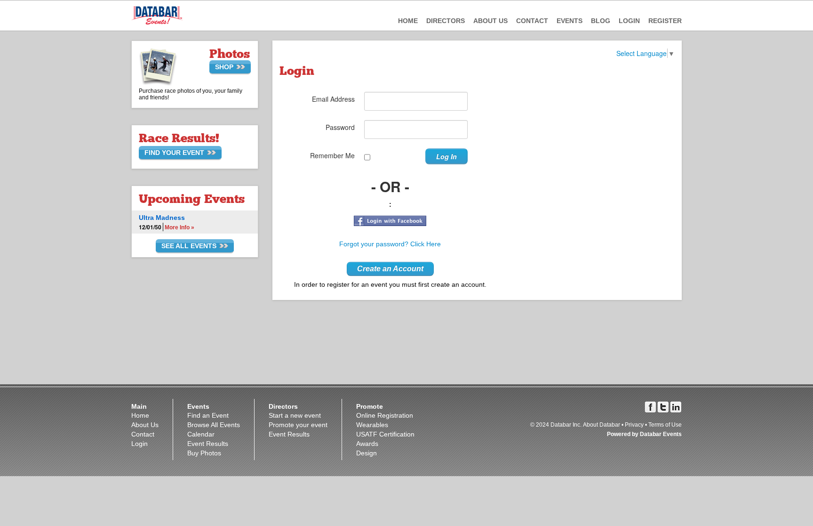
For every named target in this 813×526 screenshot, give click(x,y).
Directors (445, 20)
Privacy (634, 424)
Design (366, 453)
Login (629, 20)
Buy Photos (204, 453)
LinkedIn (676, 407)
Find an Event (208, 415)
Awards (367, 443)
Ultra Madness (162, 217)
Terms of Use (665, 424)
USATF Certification (385, 434)
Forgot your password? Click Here (390, 244)
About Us (490, 20)
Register (665, 20)
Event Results (207, 443)
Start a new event (295, 415)
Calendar (201, 434)
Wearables (372, 425)
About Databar (601, 424)
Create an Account (390, 269)
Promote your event (298, 425)
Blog (600, 20)
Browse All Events (213, 425)
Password (340, 127)
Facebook (650, 407)
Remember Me (332, 155)
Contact (532, 20)
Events (569, 20)
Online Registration (384, 415)
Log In (446, 156)
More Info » (179, 227)
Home (408, 20)
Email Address (333, 99)
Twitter (663, 407)
